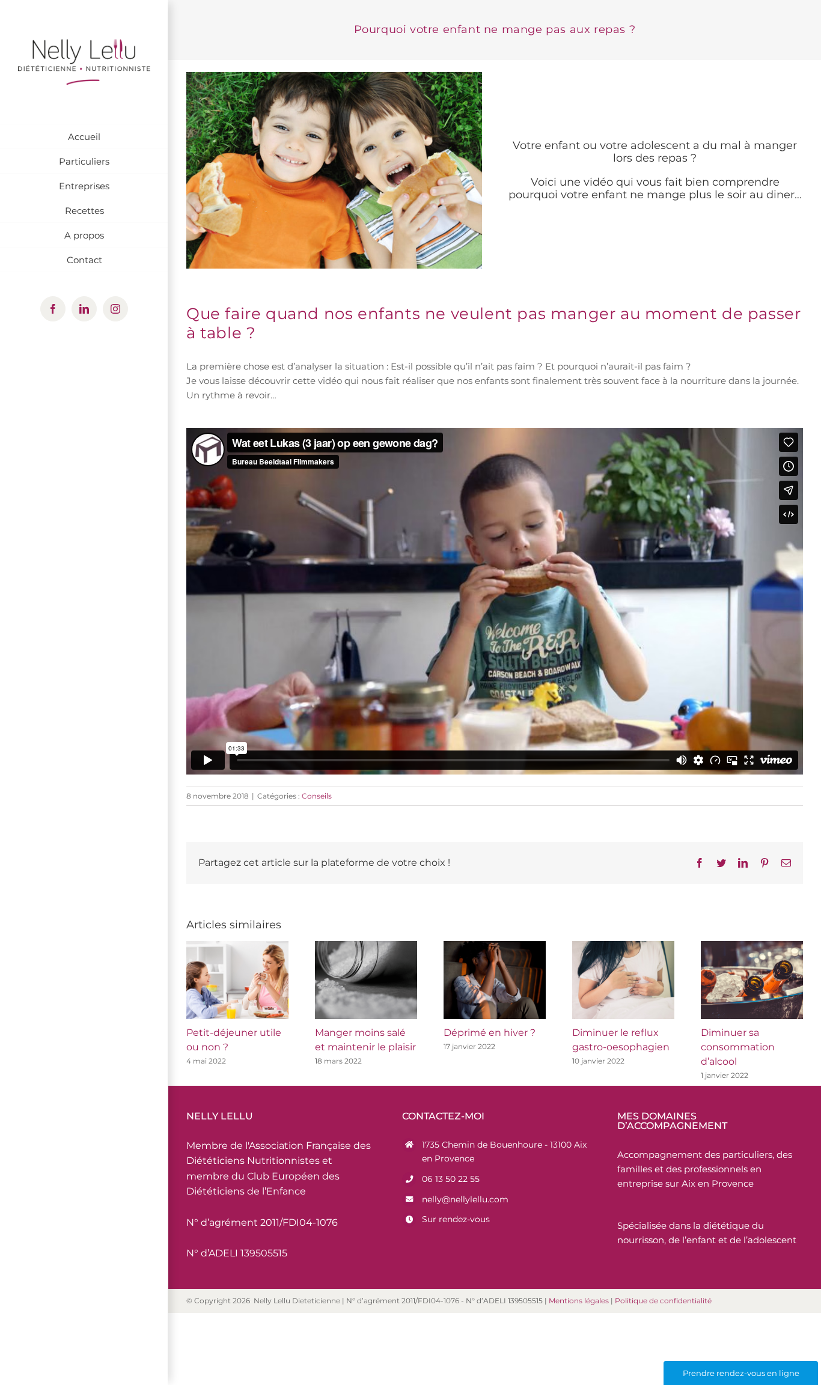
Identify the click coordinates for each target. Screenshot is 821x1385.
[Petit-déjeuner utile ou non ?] (237, 980)
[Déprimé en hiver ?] (495, 980)
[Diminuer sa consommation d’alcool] (752, 980)
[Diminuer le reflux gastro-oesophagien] (623, 980)
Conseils (317, 795)
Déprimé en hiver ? (490, 1032)
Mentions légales (579, 1300)
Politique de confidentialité (663, 1300)
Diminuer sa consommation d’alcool (738, 1047)
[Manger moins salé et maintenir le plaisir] (366, 980)
